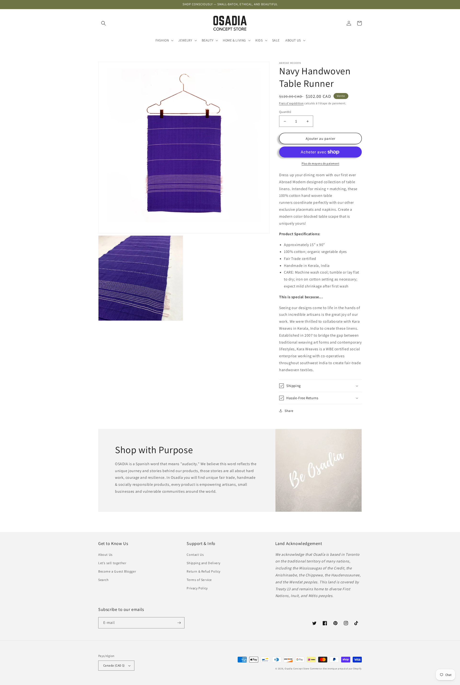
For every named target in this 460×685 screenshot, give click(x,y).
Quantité (285, 112)
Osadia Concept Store (297, 668)
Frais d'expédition (291, 103)
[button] (103, 23)
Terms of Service (199, 580)
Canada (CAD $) (114, 665)
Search (103, 580)
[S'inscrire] (179, 622)
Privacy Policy (197, 588)
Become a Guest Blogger (117, 571)
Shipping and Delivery (203, 563)
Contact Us (195, 554)
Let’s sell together (112, 563)
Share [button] (289, 411)
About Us (105, 554)
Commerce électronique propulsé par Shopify (336, 668)
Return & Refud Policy (203, 571)
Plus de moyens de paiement (320, 163)
